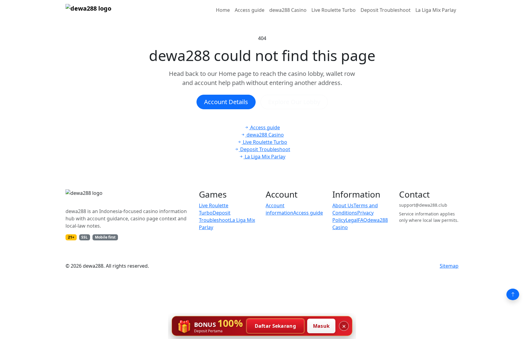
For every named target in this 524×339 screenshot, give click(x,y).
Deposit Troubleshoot (386, 10)
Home (223, 10)
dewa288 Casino (288, 10)
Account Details (226, 102)
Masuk (321, 326)
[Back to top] (512, 294)
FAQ (362, 220)
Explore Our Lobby (294, 102)
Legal (352, 220)
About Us (343, 205)
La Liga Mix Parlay (435, 10)
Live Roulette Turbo (333, 10)
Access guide (249, 10)
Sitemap (449, 266)
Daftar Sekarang (275, 326)
